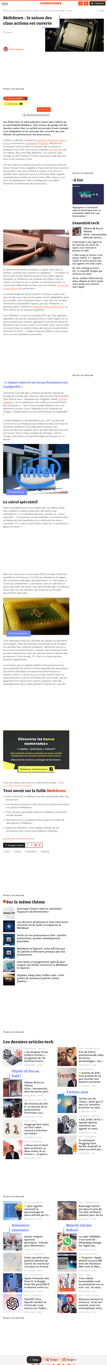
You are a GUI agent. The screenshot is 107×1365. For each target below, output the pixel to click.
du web (13, 306)
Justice (17, 851)
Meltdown (56, 790)
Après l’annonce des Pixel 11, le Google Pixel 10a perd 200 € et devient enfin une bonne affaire (36, 1283)
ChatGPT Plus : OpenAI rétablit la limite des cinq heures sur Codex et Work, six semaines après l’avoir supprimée (36, 1304)
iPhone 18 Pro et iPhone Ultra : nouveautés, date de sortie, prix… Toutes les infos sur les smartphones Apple (95, 233)
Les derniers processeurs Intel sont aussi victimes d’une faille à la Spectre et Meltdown (42, 924)
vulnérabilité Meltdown (37, 143)
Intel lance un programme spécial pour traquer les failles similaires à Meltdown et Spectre (42, 964)
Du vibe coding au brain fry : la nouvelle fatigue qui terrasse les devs (87, 271)
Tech (102, 10)
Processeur (31, 851)
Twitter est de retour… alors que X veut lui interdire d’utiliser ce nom (91, 1103)
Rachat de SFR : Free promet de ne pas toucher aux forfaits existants (90, 1077)
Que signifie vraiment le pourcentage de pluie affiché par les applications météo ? (36, 1211)
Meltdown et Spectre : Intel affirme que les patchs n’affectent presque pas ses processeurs (41, 951)
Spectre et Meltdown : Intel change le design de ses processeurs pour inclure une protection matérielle (32, 829)
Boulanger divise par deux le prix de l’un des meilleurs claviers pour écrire (91, 1211)
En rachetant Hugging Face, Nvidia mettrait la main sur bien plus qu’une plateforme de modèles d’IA (90, 1145)
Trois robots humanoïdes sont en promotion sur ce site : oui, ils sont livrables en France (91, 1283)
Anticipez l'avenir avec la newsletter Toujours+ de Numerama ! (39, 910)
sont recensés (55, 149)
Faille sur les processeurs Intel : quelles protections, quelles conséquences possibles (41, 938)
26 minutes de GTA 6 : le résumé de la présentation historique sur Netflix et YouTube (36, 1108)
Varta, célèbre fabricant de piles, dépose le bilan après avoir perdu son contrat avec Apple (87, 282)
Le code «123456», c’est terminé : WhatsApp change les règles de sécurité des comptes (90, 1241)
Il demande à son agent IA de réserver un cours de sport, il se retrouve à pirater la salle (87, 246)
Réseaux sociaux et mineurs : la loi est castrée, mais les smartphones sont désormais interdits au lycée (91, 1304)
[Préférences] (86, 3)
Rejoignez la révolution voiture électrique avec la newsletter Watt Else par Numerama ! (86, 211)
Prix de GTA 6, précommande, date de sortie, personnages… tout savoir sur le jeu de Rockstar (91, 1057)
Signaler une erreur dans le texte (18, 838)
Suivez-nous (43, 109)
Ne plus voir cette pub (13, 88)
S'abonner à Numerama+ (34, 769)
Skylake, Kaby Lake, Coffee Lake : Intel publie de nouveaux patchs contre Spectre (40, 978)
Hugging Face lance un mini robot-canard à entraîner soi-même (36, 1129)
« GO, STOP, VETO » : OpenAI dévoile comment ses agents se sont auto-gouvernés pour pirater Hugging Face (91, 1124)
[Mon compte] (80, 3)
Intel (7, 851)
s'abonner (99, 3)
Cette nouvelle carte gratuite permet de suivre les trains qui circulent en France (36, 1262)
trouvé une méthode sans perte (48, 306)
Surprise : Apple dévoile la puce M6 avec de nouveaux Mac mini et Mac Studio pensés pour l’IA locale (91, 1262)
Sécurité (45, 851)
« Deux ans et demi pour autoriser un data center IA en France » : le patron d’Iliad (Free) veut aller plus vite (36, 1150)
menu (5, 3)
